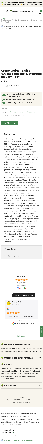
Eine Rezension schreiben (23, 295)
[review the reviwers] (8, 310)
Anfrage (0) (41, 332)
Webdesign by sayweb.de (21, 402)
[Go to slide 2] (21, 320)
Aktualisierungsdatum (12, 256)
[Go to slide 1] (19, 320)
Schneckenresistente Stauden (21, 112)
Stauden (37, 112)
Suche (21, 398)
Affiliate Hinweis (10, 249)
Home (3, 18)
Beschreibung (9, 134)
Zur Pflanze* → (9, 123)
